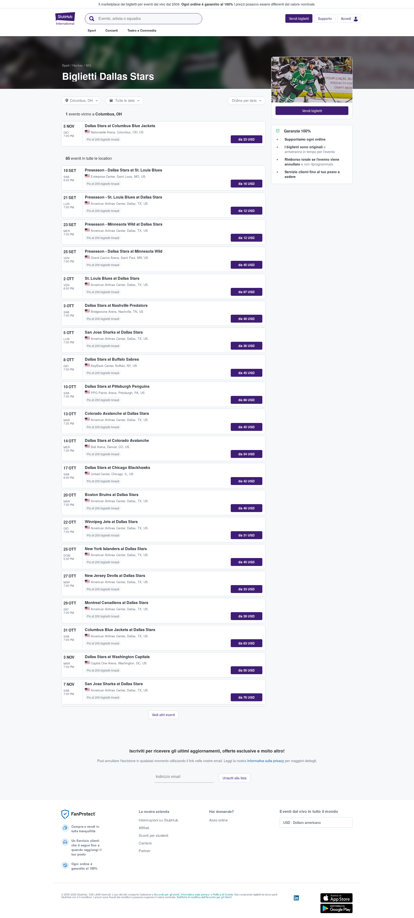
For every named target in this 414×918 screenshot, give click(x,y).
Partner (144, 851)
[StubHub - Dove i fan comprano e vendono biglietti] (65, 18)
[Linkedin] (296, 904)
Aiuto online (218, 820)
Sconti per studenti (153, 835)
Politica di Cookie (223, 894)
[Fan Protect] (78, 814)
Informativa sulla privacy (265, 760)
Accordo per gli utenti (166, 894)
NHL (89, 65)
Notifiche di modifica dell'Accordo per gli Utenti (204, 897)
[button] (312, 110)
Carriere (145, 843)
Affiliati (144, 828)
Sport (65, 65)
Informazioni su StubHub (158, 820)
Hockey (77, 65)
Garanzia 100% (297, 131)
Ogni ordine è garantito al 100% (207, 4)
